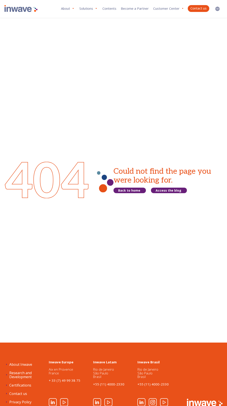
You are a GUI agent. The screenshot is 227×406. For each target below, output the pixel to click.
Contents (109, 8)
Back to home (129, 190)
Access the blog (168, 190)
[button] (217, 8)
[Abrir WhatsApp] (216, 395)
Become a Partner (135, 8)
